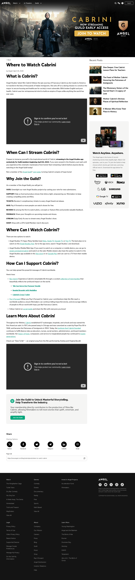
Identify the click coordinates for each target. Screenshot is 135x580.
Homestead (10, 503)
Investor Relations (40, 566)
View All (8, 515)
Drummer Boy (66, 542)
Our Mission (38, 530)
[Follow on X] (111, 484)
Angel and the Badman (69, 530)
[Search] (116, 3)
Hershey (64, 546)
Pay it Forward (38, 558)
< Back (8, 60)
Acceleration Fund (68, 484)
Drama (36, 487)
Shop (35, 554)
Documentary (38, 491)
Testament (65, 554)
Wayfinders (10, 511)
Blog (35, 542)
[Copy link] (84, 458)
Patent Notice (11, 538)
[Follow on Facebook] (100, 484)
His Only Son (10, 495)
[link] (28, 3)
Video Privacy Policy (12, 534)
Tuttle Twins (10, 487)
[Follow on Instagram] (116, 484)
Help (35, 570)
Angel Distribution (40, 562)
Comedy (36, 484)
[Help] (122, 3)
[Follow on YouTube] (105, 484)
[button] (19, 3)
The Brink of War (67, 534)
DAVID (64, 550)
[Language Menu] (119, 3)
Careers (36, 534)
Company (37, 526)
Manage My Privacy (12, 553)
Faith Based (38, 507)
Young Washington (68, 526)
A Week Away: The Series (14, 499)
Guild (35, 546)
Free (35, 499)
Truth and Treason (12, 507)
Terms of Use (10, 530)
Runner (64, 538)
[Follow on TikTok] (122, 484)
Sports (36, 503)
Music (36, 550)
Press (36, 538)
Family (36, 495)
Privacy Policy (10, 526)
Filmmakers (65, 487)
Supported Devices (12, 542)
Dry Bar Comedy (11, 491)
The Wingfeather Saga (14, 484)
